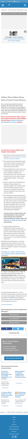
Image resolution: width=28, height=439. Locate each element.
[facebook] (13, 437)
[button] (6, 328)
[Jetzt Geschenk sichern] (14, 134)
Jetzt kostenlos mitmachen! (14, 358)
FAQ (14, 422)
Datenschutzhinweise (14, 426)
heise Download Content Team (12, 39)
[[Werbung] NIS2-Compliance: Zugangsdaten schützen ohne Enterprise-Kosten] (21, 380)
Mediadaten (14, 431)
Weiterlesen (5, 387)
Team (14, 419)
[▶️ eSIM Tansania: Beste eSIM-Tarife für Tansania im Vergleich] (21, 398)
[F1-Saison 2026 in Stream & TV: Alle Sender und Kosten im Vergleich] (7, 398)
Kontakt (14, 417)
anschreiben (13, 301)
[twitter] (16, 437)
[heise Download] (14, 5)
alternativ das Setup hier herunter (13, 220)
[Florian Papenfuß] (14, 33)
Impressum (14, 424)
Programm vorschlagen (14, 433)
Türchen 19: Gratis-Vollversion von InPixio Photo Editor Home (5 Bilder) (13, 253)
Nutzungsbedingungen (14, 429)
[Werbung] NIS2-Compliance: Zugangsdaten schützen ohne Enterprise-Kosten (20, 374)
